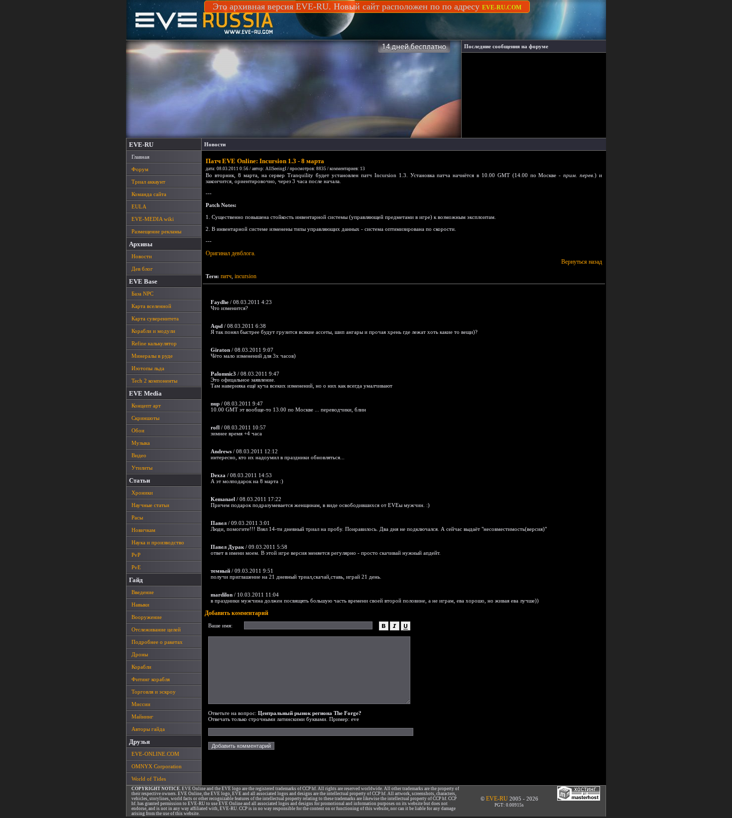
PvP (135, 555)
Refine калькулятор (154, 343)
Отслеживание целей (156, 629)
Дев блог (142, 269)
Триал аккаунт (148, 182)
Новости (141, 256)
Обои (137, 430)
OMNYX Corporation (156, 766)
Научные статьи (150, 505)
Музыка (140, 443)
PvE (136, 567)
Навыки (140, 605)
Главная (140, 157)
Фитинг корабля (150, 679)
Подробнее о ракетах (157, 642)
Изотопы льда (147, 368)
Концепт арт (146, 406)
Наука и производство (157, 542)
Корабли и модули (153, 331)
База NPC (142, 294)
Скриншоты (145, 418)
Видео (138, 455)
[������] (383, 623)
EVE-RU (497, 798)
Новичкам (143, 530)
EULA (138, 206)
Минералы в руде (152, 356)
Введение (142, 592)
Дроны (139, 654)
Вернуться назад (581, 261)
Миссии (140, 704)
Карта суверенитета (155, 318)
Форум (139, 169)
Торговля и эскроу (153, 692)
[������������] (405, 623)
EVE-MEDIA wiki (152, 219)
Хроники (142, 493)
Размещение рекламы (156, 231)
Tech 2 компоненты (154, 381)
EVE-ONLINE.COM (155, 754)
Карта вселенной (151, 306)
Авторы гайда (148, 729)
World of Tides (148, 779)
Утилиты (141, 468)
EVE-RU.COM (501, 7)
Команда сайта (148, 194)
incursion (245, 276)
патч (226, 276)
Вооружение (146, 617)
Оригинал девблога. (230, 253)
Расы (137, 517)
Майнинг (142, 716)
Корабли (141, 667)
